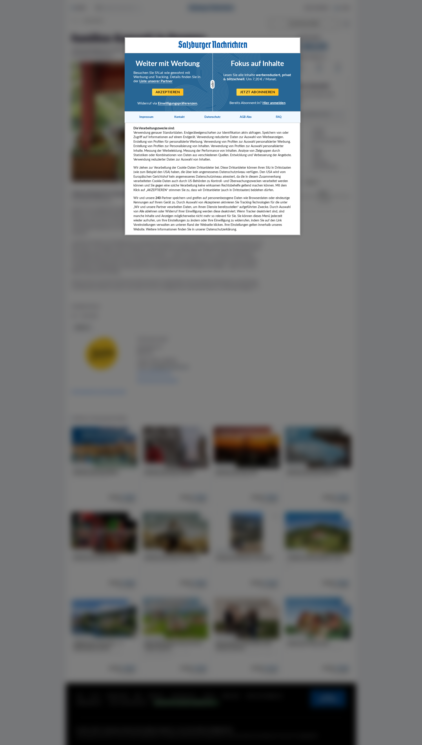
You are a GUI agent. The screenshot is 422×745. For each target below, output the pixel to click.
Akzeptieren (168, 92)
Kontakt (179, 117)
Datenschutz (212, 117)
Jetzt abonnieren (257, 92)
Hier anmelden (274, 103)
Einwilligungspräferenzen (177, 103)
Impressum (146, 117)
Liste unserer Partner (156, 81)
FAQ (279, 117)
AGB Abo (245, 117)
